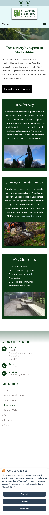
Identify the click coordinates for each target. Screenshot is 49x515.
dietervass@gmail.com (21, 3)
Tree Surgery (10, 405)
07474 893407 (28, 3)
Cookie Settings (24, 509)
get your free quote (32, 216)
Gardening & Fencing (14, 395)
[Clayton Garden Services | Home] (24, 13)
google (29, 274)
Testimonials (9, 420)
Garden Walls (10, 410)
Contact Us (9, 425)
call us (10, 138)
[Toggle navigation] (44, 24)
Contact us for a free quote (17, 89)
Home (7, 390)
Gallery (7, 415)
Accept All (24, 494)
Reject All (24, 501)
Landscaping (10, 400)
